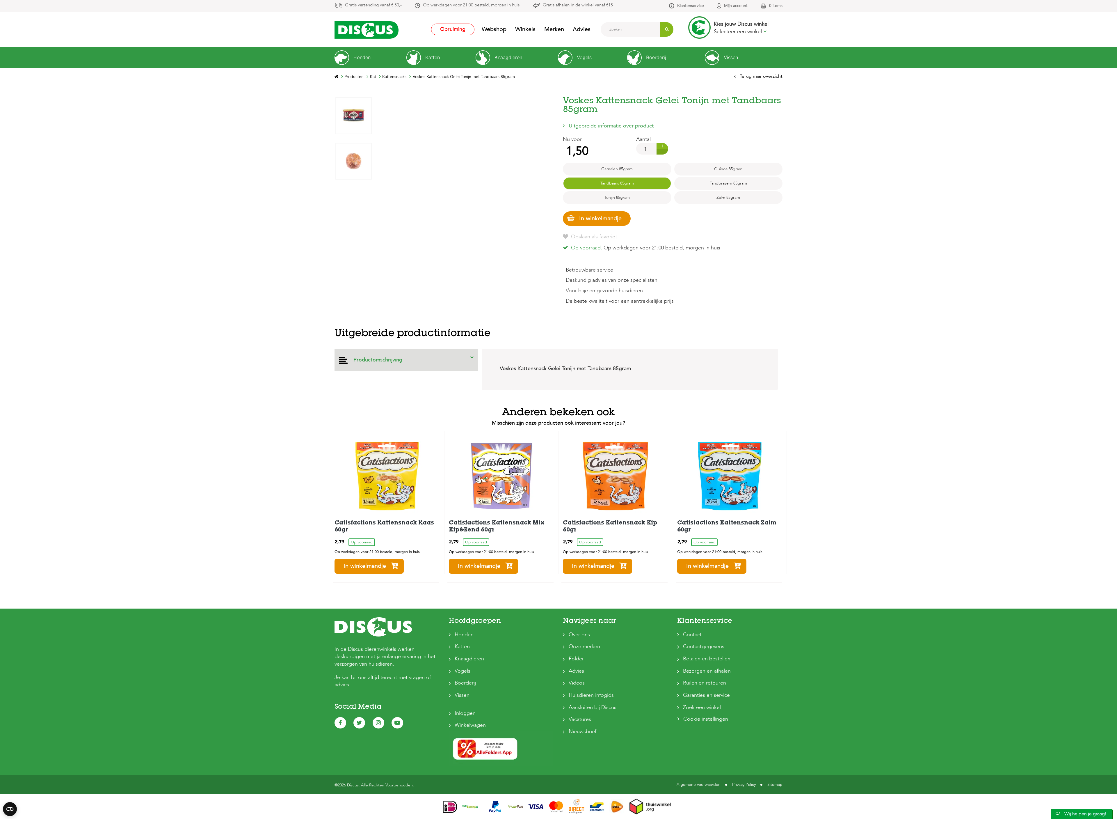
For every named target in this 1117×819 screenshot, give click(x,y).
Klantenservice (690, 5)
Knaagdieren (469, 658)
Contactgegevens (703, 646)
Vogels (462, 671)
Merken (554, 29)
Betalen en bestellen (706, 658)
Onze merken (584, 646)
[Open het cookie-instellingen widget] (10, 809)
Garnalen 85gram (617, 169)
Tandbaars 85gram (617, 183)
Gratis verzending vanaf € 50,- (373, 5)
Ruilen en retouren (704, 683)
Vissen (462, 695)
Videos (577, 683)
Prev (353, 273)
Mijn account (736, 5)
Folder (576, 658)
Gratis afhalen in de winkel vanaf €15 (578, 5)
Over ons (579, 634)
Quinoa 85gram (728, 169)
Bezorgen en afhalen (707, 671)
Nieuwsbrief (582, 731)
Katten (462, 646)
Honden (464, 634)
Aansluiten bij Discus (592, 707)
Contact (692, 634)
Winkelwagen (470, 725)
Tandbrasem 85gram (728, 183)
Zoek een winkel (702, 707)
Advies (581, 29)
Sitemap (774, 784)
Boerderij (465, 683)
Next (353, 101)
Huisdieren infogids (591, 695)
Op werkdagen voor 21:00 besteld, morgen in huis (471, 5)
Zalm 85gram (728, 197)
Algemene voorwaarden (699, 784)
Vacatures (580, 719)
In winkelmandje (600, 218)
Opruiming (452, 29)
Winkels (525, 29)
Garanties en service (706, 695)
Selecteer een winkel (738, 31)
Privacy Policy (744, 784)
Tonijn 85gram (617, 197)
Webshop (494, 29)
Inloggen (465, 713)
